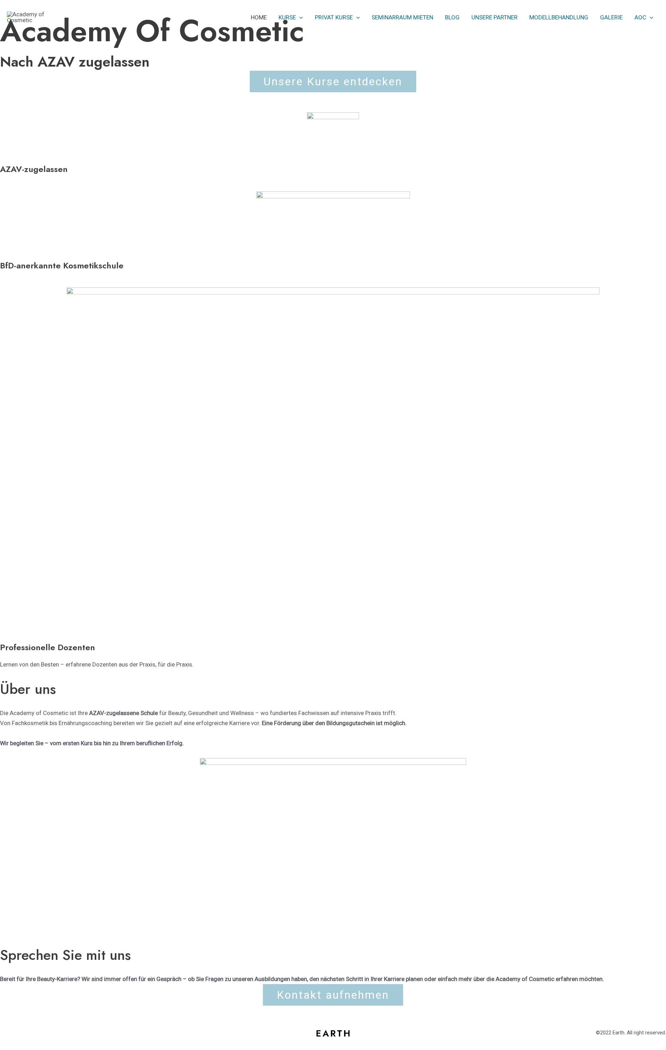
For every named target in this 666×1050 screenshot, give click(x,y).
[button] (299, 17)
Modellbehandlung (558, 17)
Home (259, 17)
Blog (452, 17)
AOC (640, 17)
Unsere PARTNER (494, 17)
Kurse (287, 17)
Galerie (611, 17)
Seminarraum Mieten (402, 17)
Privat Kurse (334, 17)
